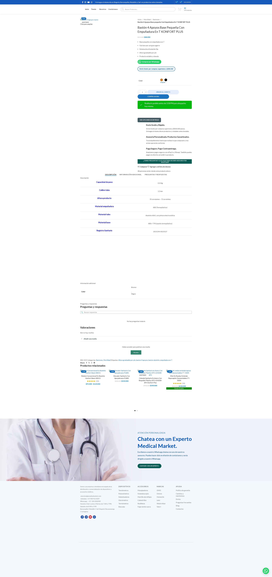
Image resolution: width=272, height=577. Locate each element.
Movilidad (147, 19)
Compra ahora (153, 96)
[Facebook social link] (82, 2)
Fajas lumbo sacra (144, 507)
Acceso (136, 352)
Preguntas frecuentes (183, 502)
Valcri (159, 507)
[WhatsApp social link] (91, 2)
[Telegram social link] (94, 362)
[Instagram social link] (85, 2)
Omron (159, 494)
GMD (159, 490)
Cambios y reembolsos (180, 495)
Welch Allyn (161, 503)
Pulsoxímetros (123, 494)
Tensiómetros (123, 490)
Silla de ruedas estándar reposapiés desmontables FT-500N (179, 378)
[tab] (110, 174)
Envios (178, 499)
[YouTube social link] (88, 2)
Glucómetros (123, 500)
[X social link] (89, 362)
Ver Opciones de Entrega (149, 120)
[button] (266, 571)
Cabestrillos (142, 500)
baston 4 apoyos (142, 360)
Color (141, 81)
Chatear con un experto (149, 466)
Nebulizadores (123, 497)
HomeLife (160, 497)
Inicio (140, 19)
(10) (97, 381)
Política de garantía (183, 490)
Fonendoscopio (143, 494)
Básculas (121, 507)
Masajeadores (143, 490)
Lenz (158, 500)
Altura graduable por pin (126, 360)
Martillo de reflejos (145, 497)
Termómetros (123, 503)
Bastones (156, 19)
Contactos (179, 509)
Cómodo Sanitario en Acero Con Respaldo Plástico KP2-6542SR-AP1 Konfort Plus (150, 380)
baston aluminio (154, 360)
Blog (177, 506)
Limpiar (162, 82)
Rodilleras (141, 503)
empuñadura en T (166, 360)
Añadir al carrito (163, 92)
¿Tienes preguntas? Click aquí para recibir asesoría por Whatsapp (165, 161)
